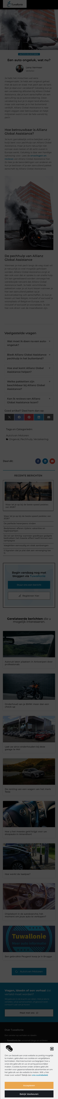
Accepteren (29, 1085)
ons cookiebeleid (40, 1075)
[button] (51, 1048)
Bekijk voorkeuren (29, 1094)
